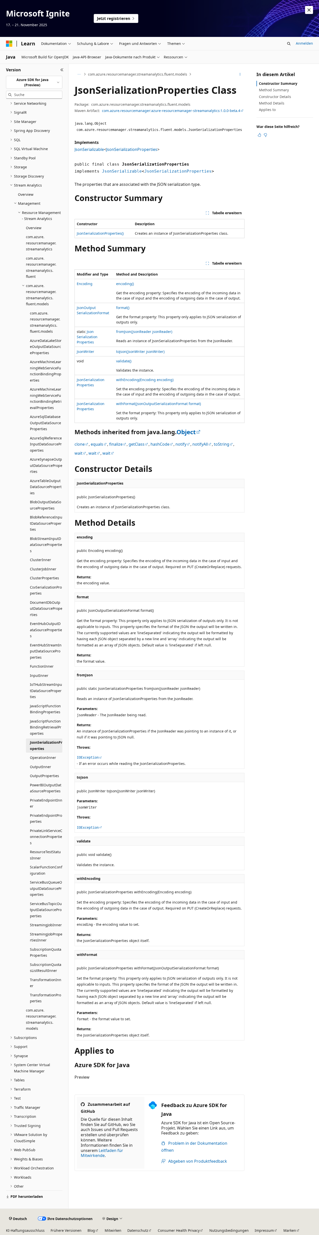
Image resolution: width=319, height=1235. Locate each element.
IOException (88, 757)
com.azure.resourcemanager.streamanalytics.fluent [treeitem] (41, 267)
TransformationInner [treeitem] (45, 982)
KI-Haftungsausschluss (25, 1230)
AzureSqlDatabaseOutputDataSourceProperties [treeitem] (45, 422)
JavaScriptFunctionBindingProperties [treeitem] (45, 709)
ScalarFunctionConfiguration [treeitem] (46, 870)
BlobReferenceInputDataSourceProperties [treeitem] (46, 523)
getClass (137, 444)
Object (186, 432)
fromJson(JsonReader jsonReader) (144, 331)
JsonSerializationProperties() (100, 233)
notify (180, 444)
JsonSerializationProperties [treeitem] (46, 745)
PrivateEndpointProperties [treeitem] (46, 818)
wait (78, 453)
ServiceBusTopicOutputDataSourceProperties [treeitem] (46, 909)
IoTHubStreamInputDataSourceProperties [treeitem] (46, 690)
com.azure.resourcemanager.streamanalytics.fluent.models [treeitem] (45, 322)
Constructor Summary (278, 83)
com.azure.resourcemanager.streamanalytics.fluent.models (137, 74)
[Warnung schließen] (309, 10)
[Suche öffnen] (289, 43)
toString (221, 444)
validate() (123, 361)
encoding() (125, 283)
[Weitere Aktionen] (240, 74)
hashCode (160, 444)
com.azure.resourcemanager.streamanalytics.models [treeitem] (41, 1019)
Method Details (271, 103)
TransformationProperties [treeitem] (45, 998)
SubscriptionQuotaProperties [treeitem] (45, 952)
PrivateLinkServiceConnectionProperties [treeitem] (46, 836)
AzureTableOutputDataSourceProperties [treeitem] (46, 486)
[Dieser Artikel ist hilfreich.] (259, 135)
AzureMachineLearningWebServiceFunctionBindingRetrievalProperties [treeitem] (46, 398)
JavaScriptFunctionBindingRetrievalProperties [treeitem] (45, 727)
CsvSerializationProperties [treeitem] (46, 590)
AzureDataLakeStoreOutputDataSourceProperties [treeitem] (46, 346)
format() (122, 307)
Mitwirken (113, 1230)
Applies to (267, 109)
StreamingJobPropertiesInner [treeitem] (46, 937)
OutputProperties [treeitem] (44, 775)
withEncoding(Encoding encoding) (144, 379)
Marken (289, 1230)
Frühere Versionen (66, 1230)
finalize (116, 444)
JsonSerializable (89, 149)
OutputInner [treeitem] (40, 766)
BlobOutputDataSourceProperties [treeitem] (45, 505)
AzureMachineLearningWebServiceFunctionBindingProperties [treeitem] (45, 371)
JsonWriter (85, 351)
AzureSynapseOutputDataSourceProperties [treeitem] (46, 465)
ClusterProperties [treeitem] (44, 578)
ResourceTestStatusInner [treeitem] (45, 854)
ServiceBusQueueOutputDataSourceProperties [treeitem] (46, 888)
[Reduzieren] (62, 70)
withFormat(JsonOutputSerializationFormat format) (158, 403)
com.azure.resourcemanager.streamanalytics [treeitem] (41, 242)
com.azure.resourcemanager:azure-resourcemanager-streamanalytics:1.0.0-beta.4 (171, 110)
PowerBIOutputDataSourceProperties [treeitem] (45, 788)
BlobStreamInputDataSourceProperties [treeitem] (46, 544)
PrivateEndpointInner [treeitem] (46, 803)
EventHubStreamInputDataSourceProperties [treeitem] (46, 651)
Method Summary (274, 90)
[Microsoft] (9, 43)
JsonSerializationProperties (131, 149)
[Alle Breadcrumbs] (79, 74)
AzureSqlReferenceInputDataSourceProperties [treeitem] (46, 444)
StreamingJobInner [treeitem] (46, 925)
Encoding (84, 283)
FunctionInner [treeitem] (42, 666)
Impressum (264, 1230)
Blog (91, 1230)
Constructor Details (275, 96)
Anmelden (304, 43)
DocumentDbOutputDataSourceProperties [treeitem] (46, 608)
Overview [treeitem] (25, 194)
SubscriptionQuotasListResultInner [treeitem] (45, 967)
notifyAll (200, 444)
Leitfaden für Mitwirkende (102, 1153)
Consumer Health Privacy (179, 1230)
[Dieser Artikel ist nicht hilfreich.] (265, 135)
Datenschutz (137, 1230)
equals (97, 444)
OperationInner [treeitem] (43, 757)
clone (80, 444)
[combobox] (34, 82)
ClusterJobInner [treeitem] (43, 569)
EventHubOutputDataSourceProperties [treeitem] (46, 629)
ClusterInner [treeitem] (40, 559)
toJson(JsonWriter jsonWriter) (140, 351)
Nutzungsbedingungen (229, 1230)
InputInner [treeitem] (39, 675)
